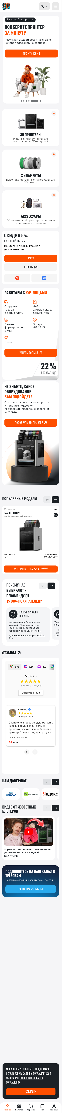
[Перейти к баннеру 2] (23, 101)
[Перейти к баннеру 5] (31, 101)
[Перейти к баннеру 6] (37, 101)
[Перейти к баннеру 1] (21, 101)
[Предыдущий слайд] (47, 499)
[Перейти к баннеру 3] (26, 101)
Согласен (30, 1091)
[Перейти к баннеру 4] (29, 101)
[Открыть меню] (55, 6)
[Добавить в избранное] (55, 510)
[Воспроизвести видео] (28, 832)
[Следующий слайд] (55, 499)
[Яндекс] (17, 278)
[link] (30, 540)
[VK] (44, 278)
